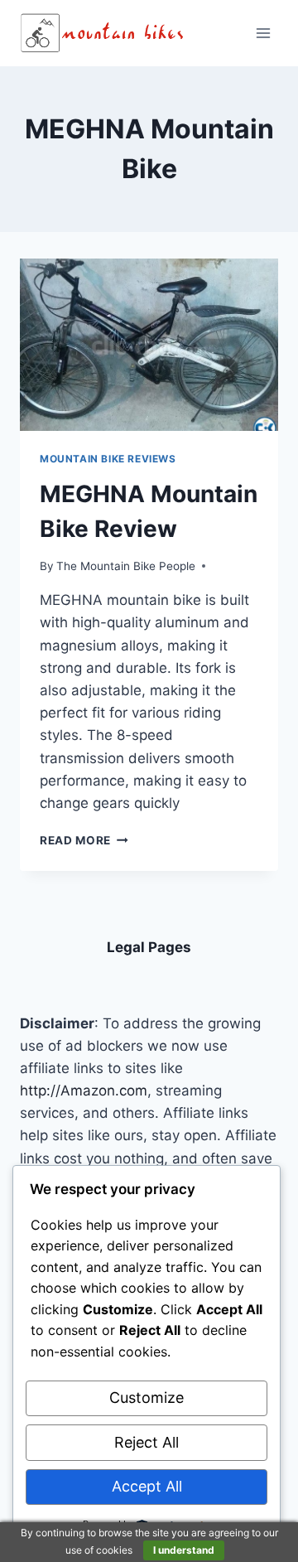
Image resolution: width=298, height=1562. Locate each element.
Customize (146, 1397)
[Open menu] (263, 33)
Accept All (147, 1486)
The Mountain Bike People (125, 566)
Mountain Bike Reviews (108, 458)
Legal (127, 947)
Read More (84, 840)
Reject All (146, 1442)
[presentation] (149, 345)
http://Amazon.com (83, 1090)
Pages (169, 947)
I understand (183, 1550)
